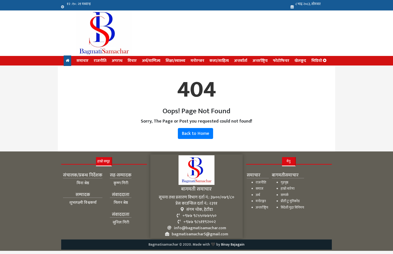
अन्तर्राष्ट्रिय (260, 60)
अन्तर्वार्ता (240, 60)
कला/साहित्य (219, 60)
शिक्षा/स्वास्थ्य (175, 60)
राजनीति (100, 60)
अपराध (117, 60)
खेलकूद (300, 60)
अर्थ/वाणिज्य (151, 60)
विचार (132, 60)
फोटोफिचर (281, 60)
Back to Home (195, 133)
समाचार (82, 60)
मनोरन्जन (197, 60)
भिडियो (317, 60)
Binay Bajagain (232, 244)
